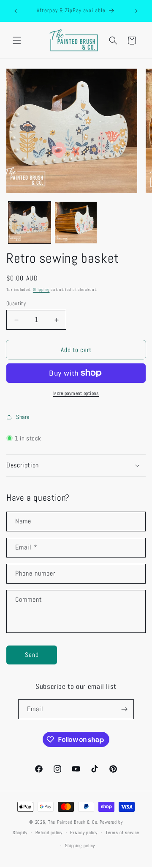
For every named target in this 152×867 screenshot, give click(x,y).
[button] (17, 40)
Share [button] (23, 417)
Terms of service (122, 832)
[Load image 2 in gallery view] (76, 223)
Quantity (16, 303)
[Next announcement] (136, 11)
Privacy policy (84, 832)
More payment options (76, 393)
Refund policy (48, 832)
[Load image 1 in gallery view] (29, 223)
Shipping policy (80, 845)
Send (32, 655)
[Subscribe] (124, 709)
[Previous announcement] (15, 11)
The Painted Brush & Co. (73, 822)
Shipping (41, 289)
